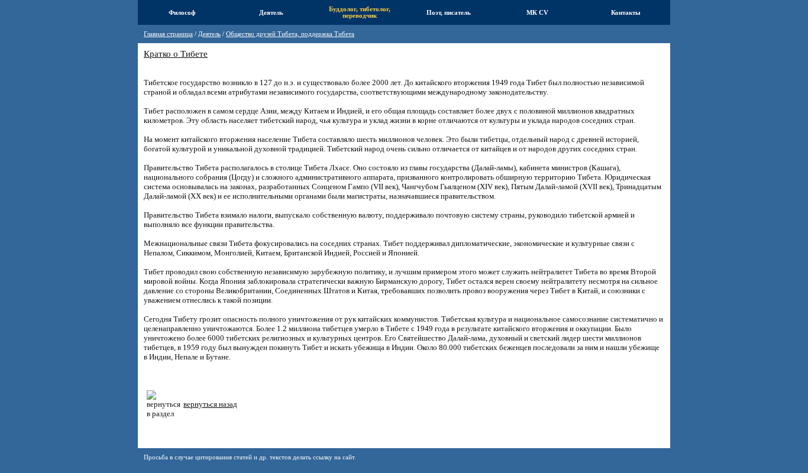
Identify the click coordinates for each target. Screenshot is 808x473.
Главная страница (168, 34)
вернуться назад (210, 404)
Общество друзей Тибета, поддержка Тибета (290, 34)
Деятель (209, 34)
